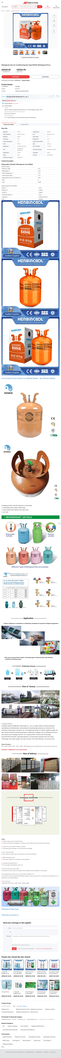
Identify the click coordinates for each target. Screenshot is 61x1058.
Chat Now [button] (46, 77)
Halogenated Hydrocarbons (37, 1026)
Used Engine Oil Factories (34, 1037)
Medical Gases (6, 1040)
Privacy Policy (52, 1052)
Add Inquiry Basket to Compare (31, 57)
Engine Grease (37, 1040)
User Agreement (39, 1052)
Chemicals (8, 10)
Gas (4, 1026)
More (2, 1047)
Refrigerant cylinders (50, 1009)
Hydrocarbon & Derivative (26, 10)
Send (14, 948)
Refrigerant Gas (5, 1009)
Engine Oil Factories (7, 1037)
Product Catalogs (22, 1006)
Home (2, 10)
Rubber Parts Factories (20, 1037)
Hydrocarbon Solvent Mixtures (28, 1029)
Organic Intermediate (12, 1026)
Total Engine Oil (16, 1040)
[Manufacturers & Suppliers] (30, 2)
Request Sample (26, 80)
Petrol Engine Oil (47, 1040)
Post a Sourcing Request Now (44, 948)
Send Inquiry (15, 76)
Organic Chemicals (15, 10)
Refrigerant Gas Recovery (36, 1009)
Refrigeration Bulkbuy (8, 1044)
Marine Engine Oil (27, 1040)
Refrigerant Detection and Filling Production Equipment (28, 1009)
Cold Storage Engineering (7, 1012)
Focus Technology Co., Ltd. (20, 1052)
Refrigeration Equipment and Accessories (25, 1012)
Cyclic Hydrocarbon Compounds (10, 1029)
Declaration (46, 1052)
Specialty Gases (34, 1012)
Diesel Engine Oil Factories (49, 1037)
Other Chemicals (24, 1026)
